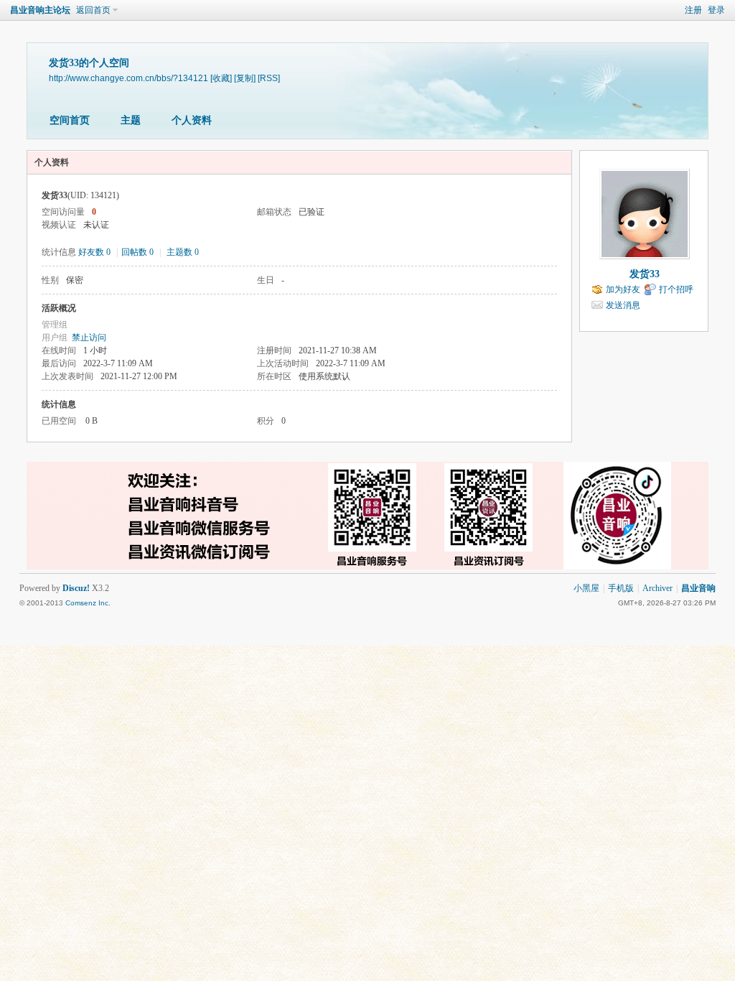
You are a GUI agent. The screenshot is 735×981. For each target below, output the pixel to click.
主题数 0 (183, 252)
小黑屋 (586, 588)
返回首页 (93, 10)
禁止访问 (89, 338)
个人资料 (192, 120)
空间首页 (70, 120)
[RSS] (269, 78)
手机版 (621, 588)
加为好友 (623, 289)
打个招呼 (676, 289)
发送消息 (623, 305)
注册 (693, 10)
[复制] (245, 78)
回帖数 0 (137, 252)
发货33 (644, 274)
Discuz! (76, 588)
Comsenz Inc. (88, 603)
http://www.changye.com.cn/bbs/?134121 (128, 78)
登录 (716, 10)
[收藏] (221, 78)
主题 (131, 120)
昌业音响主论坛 (40, 10)
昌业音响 (698, 588)
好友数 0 (94, 252)
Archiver (657, 588)
